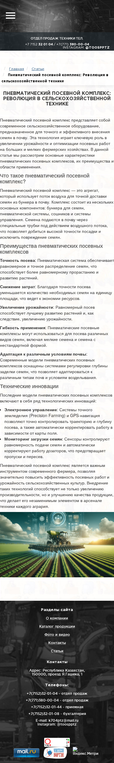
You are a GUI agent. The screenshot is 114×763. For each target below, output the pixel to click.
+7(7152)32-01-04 (42, 693)
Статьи (57, 651)
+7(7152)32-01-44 (46, 707)
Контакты (57, 643)
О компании (57, 618)
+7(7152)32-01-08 (43, 714)
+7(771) (72, 44)
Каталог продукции (57, 626)
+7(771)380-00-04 (42, 700)
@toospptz (97, 47)
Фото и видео (57, 634)
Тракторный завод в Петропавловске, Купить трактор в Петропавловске (64, 16)
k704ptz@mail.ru (63, 720)
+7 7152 (39, 44)
